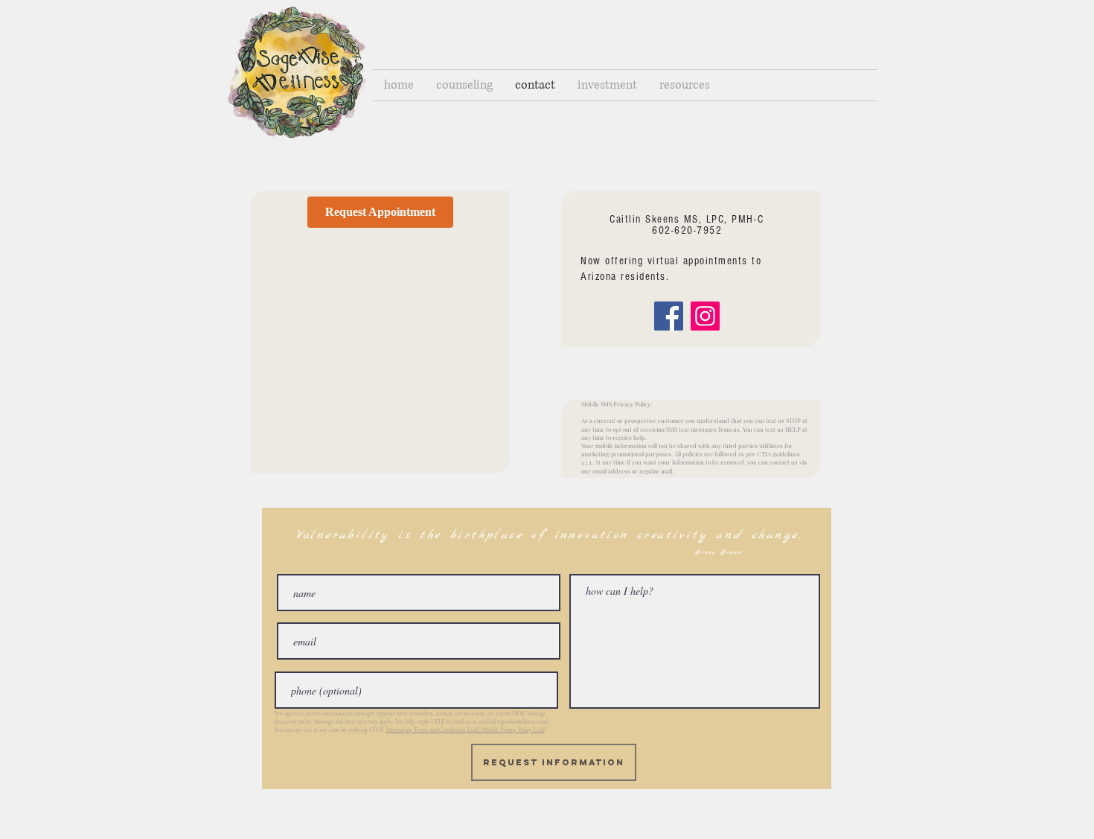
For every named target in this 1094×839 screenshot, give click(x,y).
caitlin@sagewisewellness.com (512, 721)
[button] (464, 85)
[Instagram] (705, 316)
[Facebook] (668, 316)
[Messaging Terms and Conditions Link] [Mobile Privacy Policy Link (465, 730)
